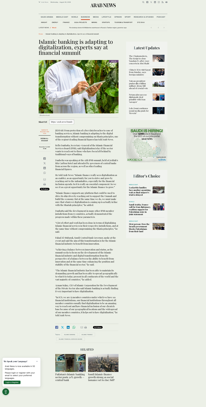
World (74, 17)
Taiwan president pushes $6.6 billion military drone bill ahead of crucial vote (138, 85)
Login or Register (12, 382)
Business (85, 17)
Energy (55, 22)
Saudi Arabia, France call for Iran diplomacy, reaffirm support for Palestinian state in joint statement (140, 209)
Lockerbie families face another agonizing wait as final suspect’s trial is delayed (140, 191)
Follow (45, 189)
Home (41, 34)
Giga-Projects (80, 22)
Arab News (44, 2)
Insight (44, 22)
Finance (66, 22)
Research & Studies (144, 17)
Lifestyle (106, 17)
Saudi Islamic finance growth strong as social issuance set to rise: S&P (101, 377)
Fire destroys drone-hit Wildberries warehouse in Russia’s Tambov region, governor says (98, 28)
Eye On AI (141, 22)
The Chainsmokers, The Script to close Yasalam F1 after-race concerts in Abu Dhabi (139, 60)
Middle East (62, 17)
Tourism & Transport (123, 22)
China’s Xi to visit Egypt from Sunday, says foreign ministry (140, 72)
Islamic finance (87, 334)
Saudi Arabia (47, 17)
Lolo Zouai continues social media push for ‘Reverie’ (139, 110)
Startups (106, 22)
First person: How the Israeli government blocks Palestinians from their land (139, 228)
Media (96, 17)
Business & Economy (59, 27)
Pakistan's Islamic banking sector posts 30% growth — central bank (70, 377)
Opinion (118, 17)
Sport (128, 17)
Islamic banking (69, 334)
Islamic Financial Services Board (70, 339)
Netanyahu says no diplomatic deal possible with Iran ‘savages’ (138, 98)
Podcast (161, 17)
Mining (94, 22)
